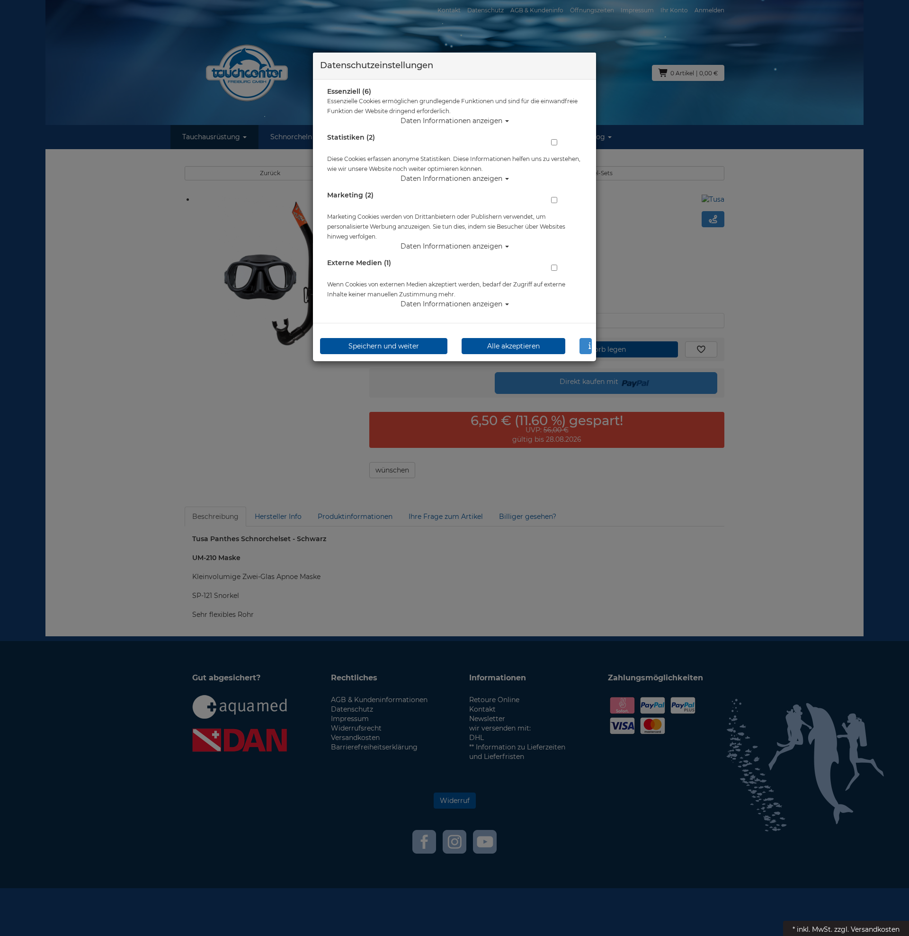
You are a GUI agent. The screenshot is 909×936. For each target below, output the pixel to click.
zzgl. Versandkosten (867, 929)
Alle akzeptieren (513, 346)
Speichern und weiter (383, 346)
